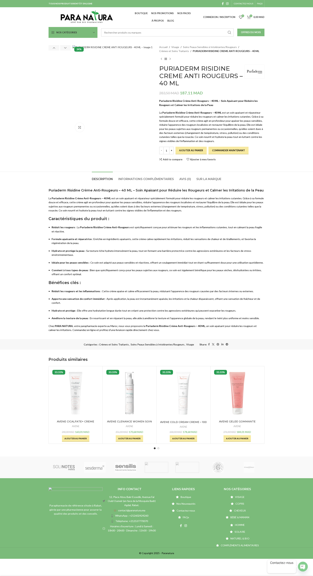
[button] (54, 48)
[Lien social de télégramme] (227, 344)
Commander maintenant (228, 150)
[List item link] (129, 510)
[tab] (102, 177)
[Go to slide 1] (155, 448)
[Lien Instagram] (227, 3)
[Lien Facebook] (223, 3)
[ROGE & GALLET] (218, 467)
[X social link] (213, 344)
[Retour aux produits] (166, 59)
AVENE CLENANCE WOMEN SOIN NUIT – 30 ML (129, 423)
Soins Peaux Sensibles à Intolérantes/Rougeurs (210, 47)
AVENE (75, 426)
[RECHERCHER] (229, 32)
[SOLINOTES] (64, 467)
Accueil (163, 47)
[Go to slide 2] (158, 448)
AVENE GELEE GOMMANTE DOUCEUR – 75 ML (237, 423)
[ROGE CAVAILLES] (187, 467)
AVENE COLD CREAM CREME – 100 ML (183, 423)
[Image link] (76, 493)
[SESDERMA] (94, 467)
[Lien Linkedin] (222, 344)
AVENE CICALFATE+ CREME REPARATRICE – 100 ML (75, 423)
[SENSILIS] (125, 467)
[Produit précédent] (161, 59)
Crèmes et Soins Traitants (174, 51)
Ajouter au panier (191, 150)
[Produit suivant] (170, 59)
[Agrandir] (79, 127)
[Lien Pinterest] (218, 344)
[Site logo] (87, 16)
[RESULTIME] (249, 467)
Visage (175, 47)
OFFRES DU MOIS (251, 32)
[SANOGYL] (156, 467)
